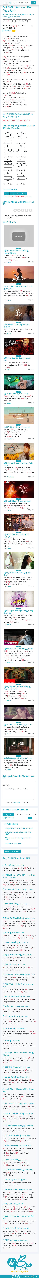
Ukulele (13, 194)
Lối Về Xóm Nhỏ (11, 1077)
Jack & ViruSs (24, 394)
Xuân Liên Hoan (11, 1006)
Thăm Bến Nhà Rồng (13, 1125)
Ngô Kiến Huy (9, 30)
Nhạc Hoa (9, 289)
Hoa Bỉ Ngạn (11, 501)
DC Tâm (23, 965)
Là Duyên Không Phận (16, 610)
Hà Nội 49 (9, 1028)
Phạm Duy (26, 996)
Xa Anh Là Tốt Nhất (14, 725)
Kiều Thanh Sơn (25, 501)
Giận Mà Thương (12, 1067)
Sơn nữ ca (9, 865)
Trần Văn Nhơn (21, 1028)
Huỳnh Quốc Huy (26, 758)
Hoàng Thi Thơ (30, 974)
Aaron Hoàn (23, 904)
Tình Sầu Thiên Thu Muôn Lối (19, 286)
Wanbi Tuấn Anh (28, 1103)
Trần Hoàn (20, 865)
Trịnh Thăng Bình (18, 933)
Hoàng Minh (27, 1189)
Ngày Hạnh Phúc (12, 954)
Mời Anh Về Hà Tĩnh (13, 1113)
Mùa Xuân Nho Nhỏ (13, 1169)
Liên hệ (27, 1276)
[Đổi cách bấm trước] (4, 143)
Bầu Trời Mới (10, 1204)
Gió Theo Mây (10, 1240)
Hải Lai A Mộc (30, 918)
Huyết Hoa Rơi (11, 1228)
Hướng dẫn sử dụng (12, 851)
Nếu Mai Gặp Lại (13, 324)
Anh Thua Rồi (10, 904)
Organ (24, 194)
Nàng (6, 1040)
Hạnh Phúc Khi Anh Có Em (16, 1089)
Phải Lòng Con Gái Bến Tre (16, 875)
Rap (8, 369)
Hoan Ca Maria (11, 1160)
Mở (9, 815)
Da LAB (21, 1204)
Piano (18, 194)
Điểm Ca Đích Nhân (13, 918)
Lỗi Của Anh (11, 758)
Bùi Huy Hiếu (25, 427)
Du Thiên (30, 889)
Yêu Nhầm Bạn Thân (15, 534)
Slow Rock (10, 439)
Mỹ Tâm (30, 649)
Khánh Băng (25, 1006)
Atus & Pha (24, 1240)
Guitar (7, 194)
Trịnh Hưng (25, 1077)
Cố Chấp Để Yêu (11, 1135)
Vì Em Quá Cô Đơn (14, 358)
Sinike (25, 1180)
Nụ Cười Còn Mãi (12, 1103)
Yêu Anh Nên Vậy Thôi (16, 250)
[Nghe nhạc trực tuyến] (18, 1276)
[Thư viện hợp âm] (33, 1276)
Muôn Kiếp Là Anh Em (14, 889)
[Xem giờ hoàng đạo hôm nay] (13, 1276)
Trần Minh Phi (27, 955)
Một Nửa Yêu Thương (15, 572)
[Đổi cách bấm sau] (11, 143)
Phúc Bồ (29, 725)
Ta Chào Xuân (10, 964)
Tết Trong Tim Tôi (12, 1179)
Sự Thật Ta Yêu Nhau (15, 649)
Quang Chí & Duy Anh (13, 14)
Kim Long (24, 1160)
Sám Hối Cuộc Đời (12, 1189)
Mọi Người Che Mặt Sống (17, 686)
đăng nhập (16, 802)
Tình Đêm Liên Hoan (13, 974)
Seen (6, 932)
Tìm (33, 3)
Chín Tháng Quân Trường (15, 984)
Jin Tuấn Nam (25, 1228)
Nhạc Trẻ (27, 14)
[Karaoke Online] (16, 1276)
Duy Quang (16, 1040)
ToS (22, 1276)
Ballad (5, 17)
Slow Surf (10, 662)
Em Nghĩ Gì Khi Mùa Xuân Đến (18, 1052)
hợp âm (7, 143)
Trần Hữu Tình (15, 17)
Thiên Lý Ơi (11, 394)
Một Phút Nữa (12, 427)
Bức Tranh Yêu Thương (16, 463)
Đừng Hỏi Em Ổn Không (15, 1216)
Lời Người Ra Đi (11, 1016)
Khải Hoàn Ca (10, 1145)
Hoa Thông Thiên (12, 996)
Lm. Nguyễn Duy (25, 1145)
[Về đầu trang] (36, 1276)
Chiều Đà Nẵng (11, 942)
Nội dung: (6, 785)
